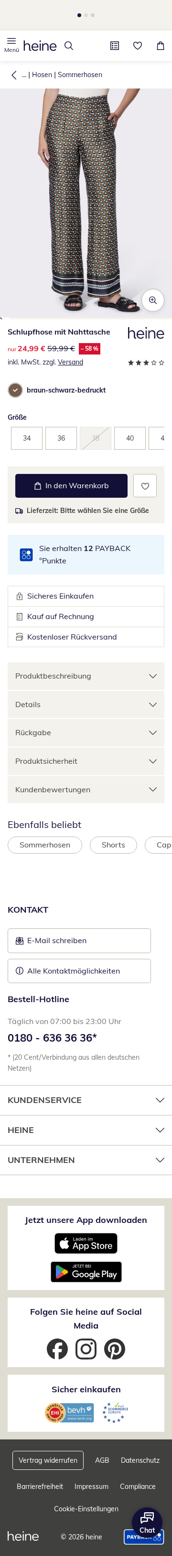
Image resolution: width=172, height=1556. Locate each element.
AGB (102, 1460)
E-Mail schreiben (51, 943)
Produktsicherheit (46, 761)
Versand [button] (70, 362)
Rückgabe (33, 732)
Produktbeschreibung (53, 675)
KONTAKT (28, 909)
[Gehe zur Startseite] (40, 45)
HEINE (21, 1129)
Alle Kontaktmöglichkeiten (73, 970)
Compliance (138, 1486)
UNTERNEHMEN (41, 1159)
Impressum (91, 1486)
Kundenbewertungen (52, 789)
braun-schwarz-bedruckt (66, 390)
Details (28, 704)
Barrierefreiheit (40, 1486)
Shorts (113, 844)
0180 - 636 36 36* (52, 1037)
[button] (11, 45)
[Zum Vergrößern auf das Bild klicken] (152, 300)
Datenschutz (140, 1460)
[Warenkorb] (160, 45)
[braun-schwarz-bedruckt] (15, 390)
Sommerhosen (80, 74)
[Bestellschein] (114, 45)
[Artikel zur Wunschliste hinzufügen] (145, 485)
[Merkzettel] (137, 45)
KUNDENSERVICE (45, 1099)
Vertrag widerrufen (48, 1460)
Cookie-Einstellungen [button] (86, 1509)
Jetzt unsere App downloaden (86, 1219)
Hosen (42, 74)
